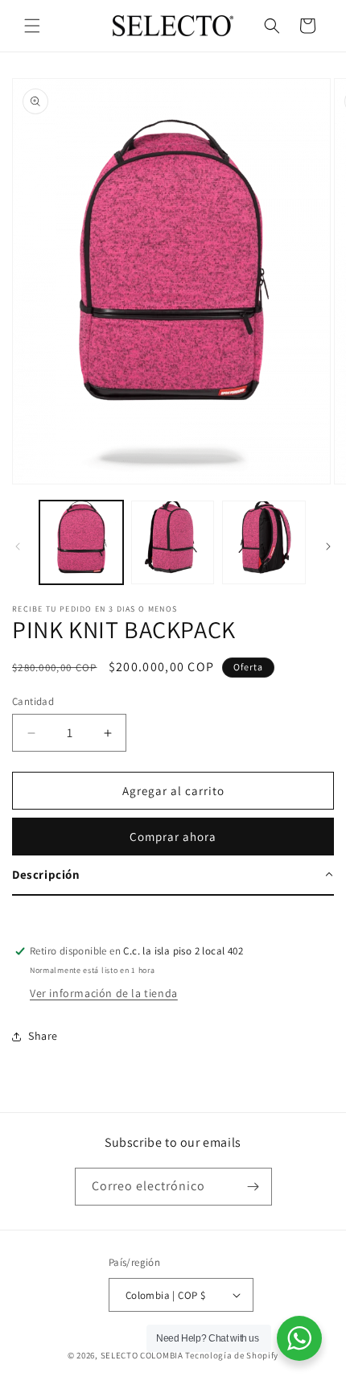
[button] (32, 25)
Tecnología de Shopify (231, 1355)
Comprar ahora (173, 836)
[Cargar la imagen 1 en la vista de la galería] (81, 542)
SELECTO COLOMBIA (142, 1355)
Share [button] (43, 1035)
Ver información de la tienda (104, 993)
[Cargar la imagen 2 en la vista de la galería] (173, 542)
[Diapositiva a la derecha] (328, 546)
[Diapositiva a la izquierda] (17, 546)
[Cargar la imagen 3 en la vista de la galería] (264, 542)
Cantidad (33, 701)
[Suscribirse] (253, 1187)
